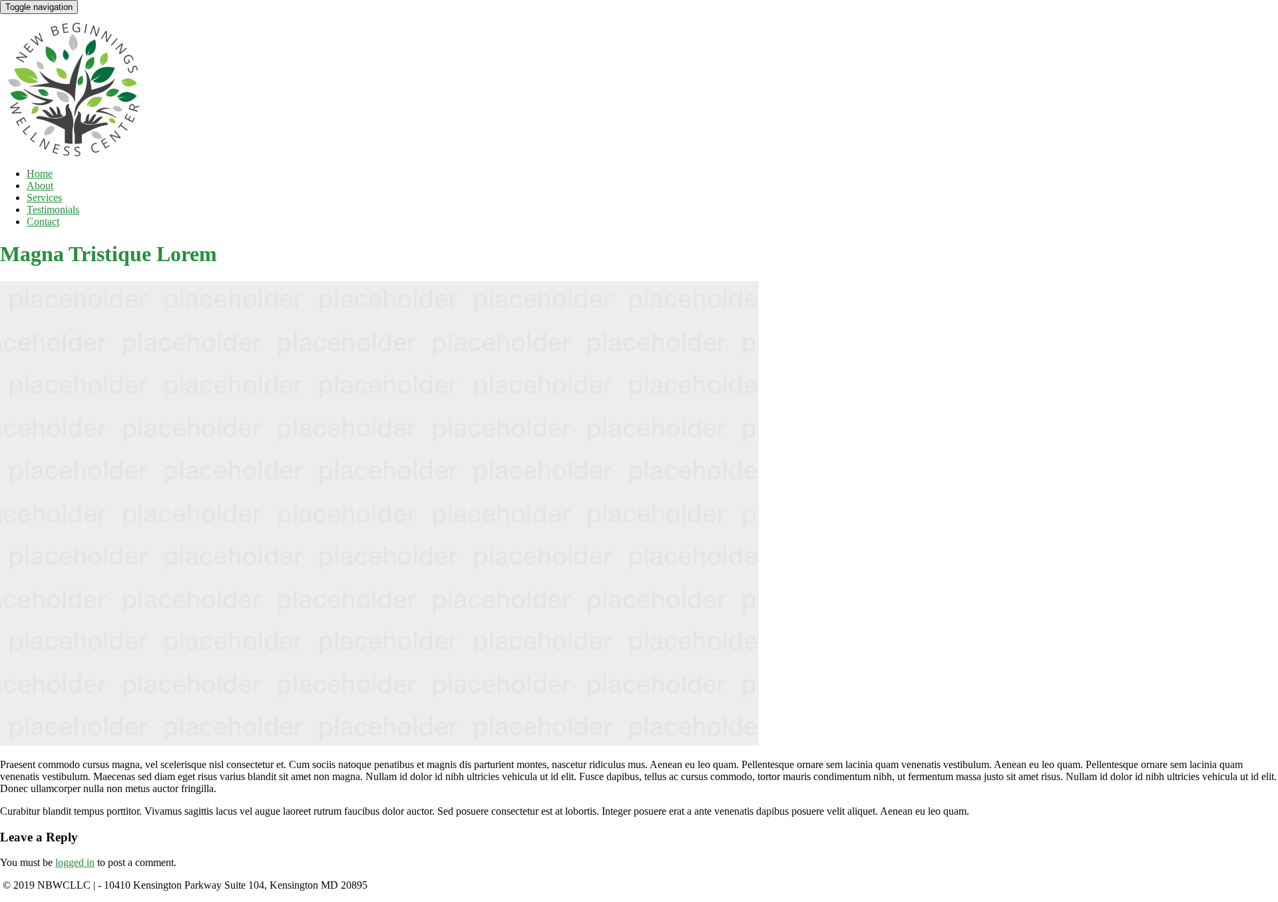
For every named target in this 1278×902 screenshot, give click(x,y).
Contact (43, 221)
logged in (75, 862)
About (40, 185)
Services (44, 197)
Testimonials (53, 209)
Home (40, 173)
